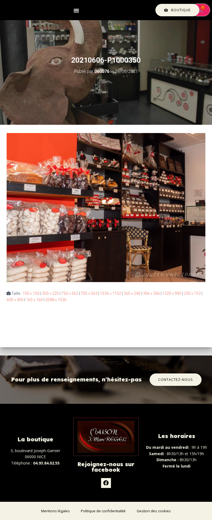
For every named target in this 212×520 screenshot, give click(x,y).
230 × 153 (192, 293)
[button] (76, 10)
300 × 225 (50, 293)
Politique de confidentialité (103, 510)
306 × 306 (151, 293)
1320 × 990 (171, 293)
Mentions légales (55, 510)
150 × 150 (31, 293)
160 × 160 (34, 300)
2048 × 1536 (56, 300)
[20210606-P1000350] (106, 207)
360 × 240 (132, 293)
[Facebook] (106, 483)
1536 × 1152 (110, 293)
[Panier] (200, 10)
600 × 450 (15, 300)
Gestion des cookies (154, 510)
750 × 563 (69, 293)
